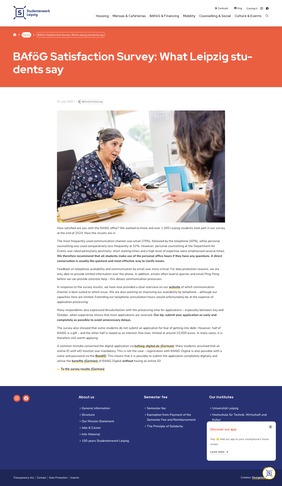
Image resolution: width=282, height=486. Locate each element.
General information (96, 408)
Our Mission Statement (98, 421)
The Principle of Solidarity (165, 426)
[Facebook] (267, 8)
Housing (102, 16)
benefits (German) (85, 361)
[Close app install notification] (269, 473)
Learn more (217, 452)
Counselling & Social (215, 16)
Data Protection (58, 477)
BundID (100, 356)
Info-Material (91, 434)
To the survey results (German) (83, 369)
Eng (239, 8)
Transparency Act (23, 477)
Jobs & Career (91, 428)
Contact (252, 8)
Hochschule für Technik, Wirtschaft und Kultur (239, 417)
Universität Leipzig (225, 408)
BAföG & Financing (164, 16)
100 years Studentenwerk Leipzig (105, 441)
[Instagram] (261, 8)
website (174, 287)
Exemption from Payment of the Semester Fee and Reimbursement (171, 417)
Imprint (74, 477)
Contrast (223, 8)
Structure (88, 415)
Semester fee (156, 408)
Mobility (189, 16)
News (26, 35)
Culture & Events (248, 16)
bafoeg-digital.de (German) (154, 346)
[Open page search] (267, 16)
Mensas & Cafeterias (129, 16)
